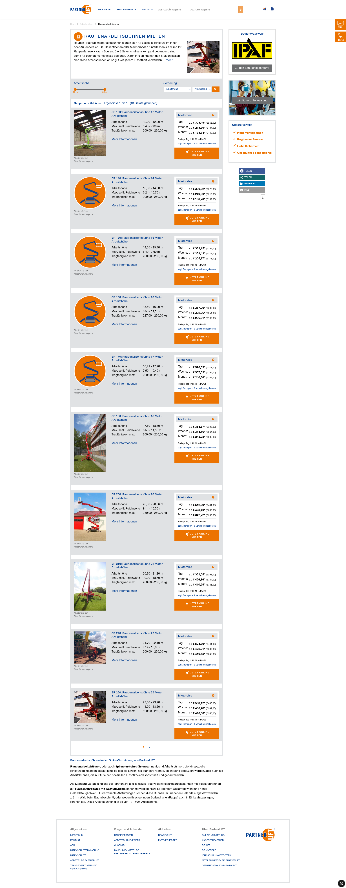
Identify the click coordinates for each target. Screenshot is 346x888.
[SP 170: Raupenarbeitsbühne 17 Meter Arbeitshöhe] (90, 371)
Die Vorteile (209, 850)
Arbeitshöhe (81, 83)
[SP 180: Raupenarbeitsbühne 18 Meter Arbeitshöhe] (90, 443)
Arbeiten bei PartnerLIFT (84, 861)
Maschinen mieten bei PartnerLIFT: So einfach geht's (132, 852)
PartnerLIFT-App (167, 840)
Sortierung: (170, 83)
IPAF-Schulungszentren (216, 855)
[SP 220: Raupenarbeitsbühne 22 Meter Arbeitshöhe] (90, 647)
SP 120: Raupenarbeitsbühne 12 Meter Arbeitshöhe (137, 113)
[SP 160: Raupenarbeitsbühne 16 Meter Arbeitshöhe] (90, 311)
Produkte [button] (104, 9)
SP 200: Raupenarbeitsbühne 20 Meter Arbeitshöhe (137, 496)
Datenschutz (78, 855)
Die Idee (206, 845)
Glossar (119, 845)
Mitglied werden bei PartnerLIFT (221, 861)
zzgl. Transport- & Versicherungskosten (197, 144)
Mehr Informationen (124, 139)
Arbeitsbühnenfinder (127, 840)
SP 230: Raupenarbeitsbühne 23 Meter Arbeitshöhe (137, 694)
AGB (72, 845)
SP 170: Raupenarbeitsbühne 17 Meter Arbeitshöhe (137, 358)
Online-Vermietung (213, 835)
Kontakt (75, 840)
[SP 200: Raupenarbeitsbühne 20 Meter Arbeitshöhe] (90, 517)
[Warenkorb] (265, 9)
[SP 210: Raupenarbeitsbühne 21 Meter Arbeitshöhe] (90, 586)
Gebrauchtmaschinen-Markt (219, 866)
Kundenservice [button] (126, 9)
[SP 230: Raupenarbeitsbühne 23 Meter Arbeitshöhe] (90, 707)
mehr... (170, 60)
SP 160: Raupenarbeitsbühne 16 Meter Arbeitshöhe (137, 299)
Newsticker (165, 835)
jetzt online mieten (199, 153)
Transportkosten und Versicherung (83, 867)
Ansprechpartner (213, 840)
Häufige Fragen (123, 835)
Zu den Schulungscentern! (252, 68)
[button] (252, 171)
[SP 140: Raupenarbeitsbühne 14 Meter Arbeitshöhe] (90, 193)
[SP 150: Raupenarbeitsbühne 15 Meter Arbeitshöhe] (90, 252)
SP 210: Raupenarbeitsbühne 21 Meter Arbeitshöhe (137, 565)
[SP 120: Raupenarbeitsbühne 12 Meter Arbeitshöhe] (90, 133)
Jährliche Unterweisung (252, 100)
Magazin (147, 9)
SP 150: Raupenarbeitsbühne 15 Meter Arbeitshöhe (137, 239)
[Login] (272, 9)
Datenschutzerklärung (84, 850)
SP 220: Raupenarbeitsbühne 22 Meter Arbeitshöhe (137, 635)
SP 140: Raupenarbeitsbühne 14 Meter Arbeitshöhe (137, 180)
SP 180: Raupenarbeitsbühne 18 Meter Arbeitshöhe (137, 418)
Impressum (76, 835)
